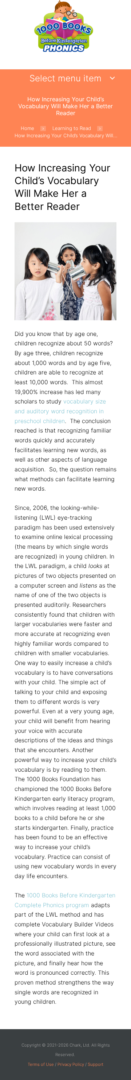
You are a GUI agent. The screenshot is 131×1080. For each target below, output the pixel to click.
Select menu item (65, 78)
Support (95, 1064)
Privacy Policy (70, 1064)
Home (27, 128)
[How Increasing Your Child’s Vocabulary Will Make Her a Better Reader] (65, 271)
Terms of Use (41, 1064)
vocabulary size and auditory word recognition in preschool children (60, 411)
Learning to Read (71, 128)
